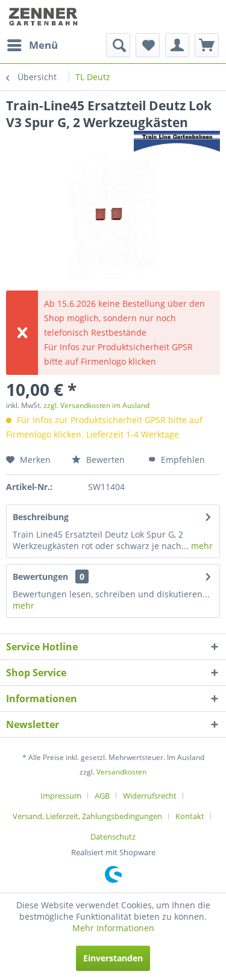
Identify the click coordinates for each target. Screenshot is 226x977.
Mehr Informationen (113, 928)
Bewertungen (40, 576)
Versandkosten (121, 772)
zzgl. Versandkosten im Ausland (96, 405)
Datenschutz (113, 836)
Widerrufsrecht (150, 795)
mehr (201, 545)
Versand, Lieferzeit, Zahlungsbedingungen (87, 816)
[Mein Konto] (177, 45)
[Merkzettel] (148, 45)
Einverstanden (113, 958)
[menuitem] (32, 45)
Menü (43, 45)
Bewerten (104, 459)
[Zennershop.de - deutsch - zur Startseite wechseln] (44, 16)
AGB (102, 795)
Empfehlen (182, 459)
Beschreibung (41, 517)
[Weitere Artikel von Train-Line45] (177, 141)
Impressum (60, 795)
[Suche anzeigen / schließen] (118, 45)
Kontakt (189, 816)
